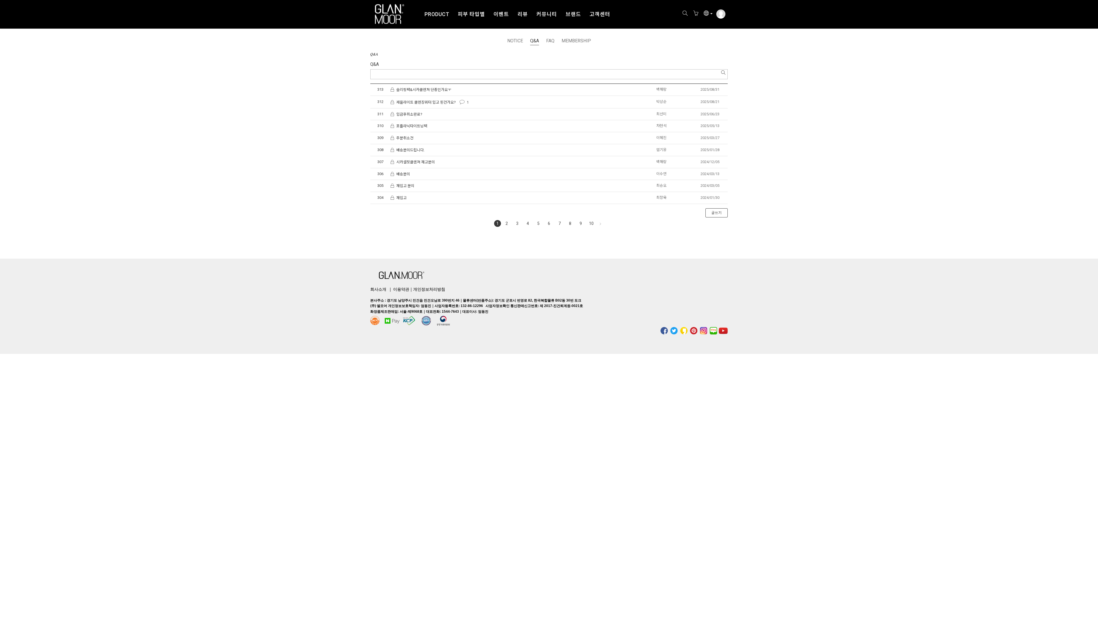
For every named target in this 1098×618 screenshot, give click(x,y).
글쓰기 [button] (716, 213)
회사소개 (378, 289)
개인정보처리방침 (429, 289)
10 (591, 223)
